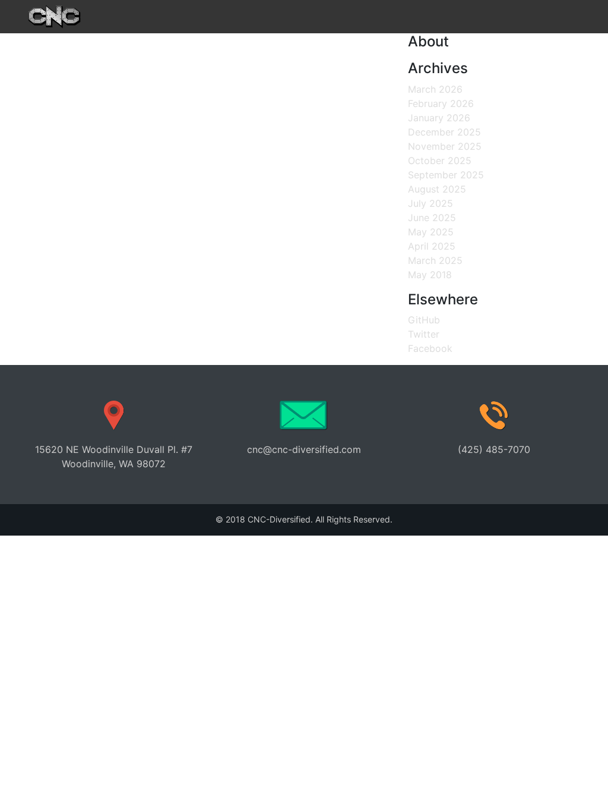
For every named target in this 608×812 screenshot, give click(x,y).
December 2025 (444, 132)
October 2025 (439, 160)
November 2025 (445, 146)
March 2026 (435, 89)
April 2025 (431, 246)
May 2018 (430, 275)
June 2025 (432, 218)
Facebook (430, 348)
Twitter (423, 334)
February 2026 (441, 103)
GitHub (424, 320)
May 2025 (431, 232)
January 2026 (439, 118)
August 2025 (437, 189)
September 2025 (446, 175)
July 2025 (430, 203)
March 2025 (435, 260)
